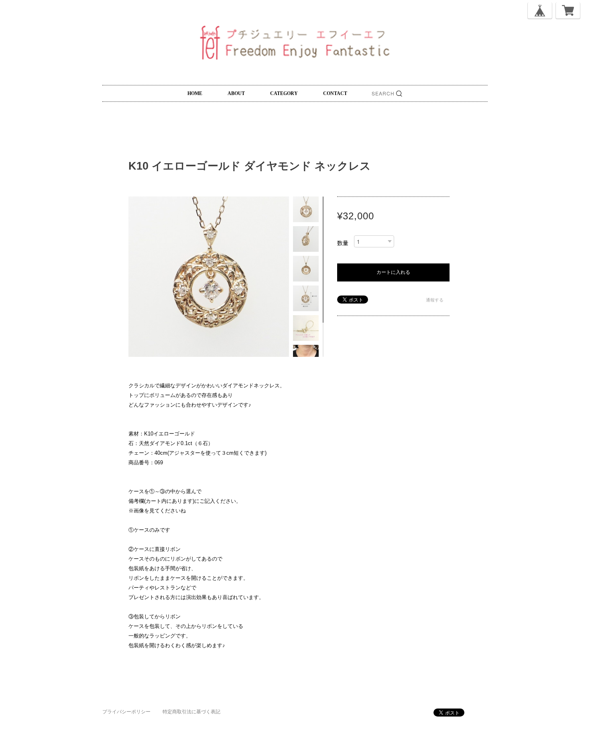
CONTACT (335, 93)
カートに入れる (393, 272)
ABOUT (236, 93)
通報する (435, 300)
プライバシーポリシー (126, 712)
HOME (194, 93)
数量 (342, 243)
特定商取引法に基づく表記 (191, 712)
